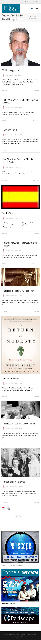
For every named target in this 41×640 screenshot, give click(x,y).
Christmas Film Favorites (13, 481)
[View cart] (32, 7)
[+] (20, 46)
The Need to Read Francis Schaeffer (18, 423)
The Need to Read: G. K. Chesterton (18, 291)
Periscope (28, 2)
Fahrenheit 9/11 (9, 130)
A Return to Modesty (11, 378)
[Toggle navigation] (37, 8)
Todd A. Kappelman (11, 70)
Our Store (36, 2)
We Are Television (10, 213)
